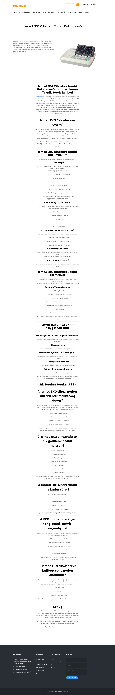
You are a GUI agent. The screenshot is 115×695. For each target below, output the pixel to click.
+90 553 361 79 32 (70, 4)
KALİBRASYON (72, 12)
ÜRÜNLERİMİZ (26, 12)
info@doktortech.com (21, 669)
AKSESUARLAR (36, 12)
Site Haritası (54, 668)
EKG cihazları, (40, 97)
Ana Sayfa (54, 659)
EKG (49, 174)
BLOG (80, 12)
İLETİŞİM (87, 12)
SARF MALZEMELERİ (49, 12)
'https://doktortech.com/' (23, 672)
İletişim (53, 665)
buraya (62, 627)
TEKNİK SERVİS (61, 12)
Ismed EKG (42, 159)
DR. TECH (19, 6)
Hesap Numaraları (56, 662)
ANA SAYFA (16, 12)
